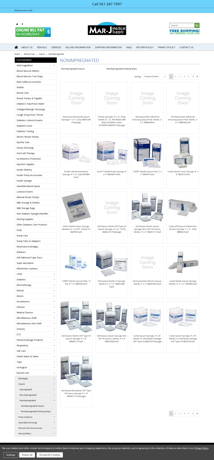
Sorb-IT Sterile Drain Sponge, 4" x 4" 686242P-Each (112, 173)
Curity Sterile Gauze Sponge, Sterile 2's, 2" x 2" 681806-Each (183, 282)
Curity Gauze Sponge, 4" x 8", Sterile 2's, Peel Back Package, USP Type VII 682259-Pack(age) (147, 338)
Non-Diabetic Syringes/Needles (32, 213)
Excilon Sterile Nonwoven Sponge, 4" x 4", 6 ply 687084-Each (76, 174)
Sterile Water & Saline (28, 356)
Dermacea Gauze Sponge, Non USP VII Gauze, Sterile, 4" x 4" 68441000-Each (112, 338)
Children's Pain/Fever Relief (30, 103)
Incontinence (23, 301)
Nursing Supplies (25, 219)
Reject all (27, 455)
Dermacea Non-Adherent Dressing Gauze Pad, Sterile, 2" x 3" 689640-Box (147, 119)
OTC (19, 334)
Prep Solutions (25, 417)
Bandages (23, 378)
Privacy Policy (201, 448)
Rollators (21, 252)
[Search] (196, 25)
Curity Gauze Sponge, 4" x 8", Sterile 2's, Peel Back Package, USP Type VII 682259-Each (183, 338)
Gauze (42, 54)
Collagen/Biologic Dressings (31, 109)
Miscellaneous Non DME (29, 323)
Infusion (21, 306)
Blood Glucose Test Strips (30, 76)
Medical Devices (25, 312)
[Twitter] (17, 24)
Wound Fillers (24, 433)
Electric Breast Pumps (28, 136)
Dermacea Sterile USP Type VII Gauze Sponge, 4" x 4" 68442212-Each (76, 338)
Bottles (20, 87)
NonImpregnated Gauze (32, 405)
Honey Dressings (25, 147)
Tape (19, 361)
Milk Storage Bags (26, 208)
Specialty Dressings (27, 422)
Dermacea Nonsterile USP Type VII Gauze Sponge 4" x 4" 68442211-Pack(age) (76, 393)
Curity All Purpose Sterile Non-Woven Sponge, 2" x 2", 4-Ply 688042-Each (183, 229)
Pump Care (22, 235)
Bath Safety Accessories (29, 81)
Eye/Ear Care (23, 142)
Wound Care (29, 54)
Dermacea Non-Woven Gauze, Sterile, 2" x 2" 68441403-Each (147, 282)
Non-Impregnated (28, 394)
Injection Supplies (25, 164)
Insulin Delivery (24, 169)
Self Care (21, 350)
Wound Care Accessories (30, 428)
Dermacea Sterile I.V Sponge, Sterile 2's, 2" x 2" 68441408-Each (111, 284)
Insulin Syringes (24, 180)
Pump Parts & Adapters (29, 241)
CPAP (19, 274)
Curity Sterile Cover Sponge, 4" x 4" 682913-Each (183, 173)
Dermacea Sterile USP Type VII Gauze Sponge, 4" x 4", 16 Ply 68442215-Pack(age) (111, 229)
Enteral (20, 290)
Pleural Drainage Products (30, 339)
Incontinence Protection (29, 158)
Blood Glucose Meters (28, 70)
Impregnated (26, 389)
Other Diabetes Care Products (32, 224)
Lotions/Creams (25, 191)
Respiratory (22, 345)
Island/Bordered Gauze (28, 186)
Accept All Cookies (49, 455)
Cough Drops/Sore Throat (30, 114)
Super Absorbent (25, 263)
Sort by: (138, 76)
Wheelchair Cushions (27, 268)
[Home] (16, 47)
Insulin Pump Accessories (29, 175)
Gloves (20, 295)
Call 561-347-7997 (107, 4)
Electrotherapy (24, 284)
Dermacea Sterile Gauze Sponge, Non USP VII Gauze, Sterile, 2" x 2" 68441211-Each (147, 229)
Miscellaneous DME (27, 317)
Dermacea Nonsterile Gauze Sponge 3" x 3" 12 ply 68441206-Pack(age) (76, 119)
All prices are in (23, 10)
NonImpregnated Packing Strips (36, 411)
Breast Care (23, 92)
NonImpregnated (28, 400)
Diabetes (21, 279)
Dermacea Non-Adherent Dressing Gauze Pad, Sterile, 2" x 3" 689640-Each (183, 119)
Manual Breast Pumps (28, 197)
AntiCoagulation (25, 65)
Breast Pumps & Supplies (29, 98)
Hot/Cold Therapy (26, 153)
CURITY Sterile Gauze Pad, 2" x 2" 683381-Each (147, 173)
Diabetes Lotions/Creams (30, 120)
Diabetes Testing (25, 131)
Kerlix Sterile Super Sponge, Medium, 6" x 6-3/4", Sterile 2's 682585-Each (76, 229)
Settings (10, 455)
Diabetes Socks (24, 125)
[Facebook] (22, 24)
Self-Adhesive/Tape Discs (29, 257)
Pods (19, 230)
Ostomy (21, 328)
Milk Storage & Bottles (28, 202)
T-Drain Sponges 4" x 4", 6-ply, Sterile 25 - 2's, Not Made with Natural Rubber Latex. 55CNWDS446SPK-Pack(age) (112, 121)
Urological (22, 367)
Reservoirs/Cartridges (27, 246)
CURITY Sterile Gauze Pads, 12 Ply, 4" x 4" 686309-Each (76, 282)
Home (17, 54)
